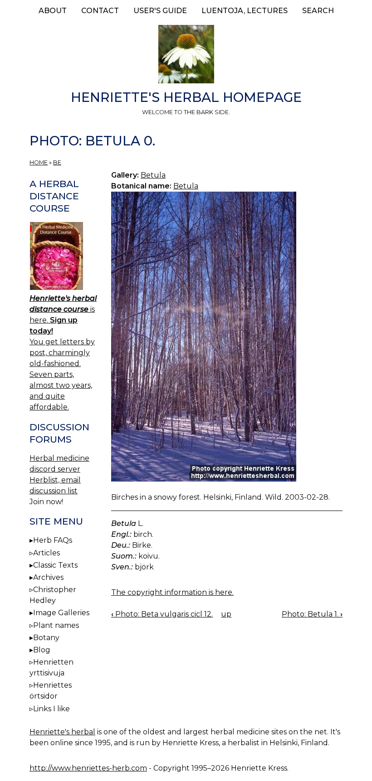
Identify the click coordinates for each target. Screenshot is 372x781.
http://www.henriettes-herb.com (88, 768)
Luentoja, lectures (244, 10)
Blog (41, 650)
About (53, 10)
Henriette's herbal (62, 732)
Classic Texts (55, 565)
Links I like (51, 708)
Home (38, 162)
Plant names (56, 625)
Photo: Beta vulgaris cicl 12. (162, 614)
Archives (48, 577)
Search (318, 10)
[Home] (186, 56)
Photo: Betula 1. (312, 614)
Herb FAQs (52, 540)
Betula (153, 175)
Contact (100, 10)
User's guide (160, 10)
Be (57, 162)
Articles (46, 553)
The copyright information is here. (172, 592)
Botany (46, 637)
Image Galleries (61, 612)
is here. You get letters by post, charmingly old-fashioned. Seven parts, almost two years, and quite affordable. (63, 352)
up (226, 614)
